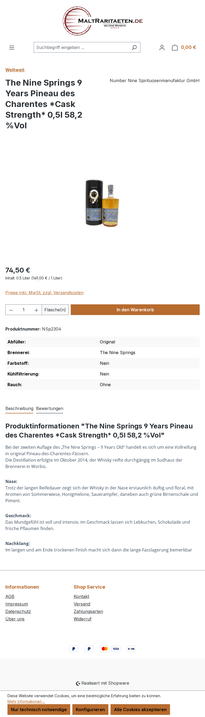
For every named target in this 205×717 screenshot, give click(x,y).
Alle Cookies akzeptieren (140, 709)
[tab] (19, 408)
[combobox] (81, 47)
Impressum (16, 604)
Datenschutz (18, 611)
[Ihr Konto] (162, 47)
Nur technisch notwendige (39, 709)
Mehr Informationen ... (26, 701)
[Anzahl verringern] (11, 309)
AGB (9, 596)
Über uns (15, 619)
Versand (82, 604)
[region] (102, 203)
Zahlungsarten (88, 611)
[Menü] (11, 47)
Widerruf (83, 619)
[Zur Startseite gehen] (102, 21)
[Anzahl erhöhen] (36, 309)
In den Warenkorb (135, 309)
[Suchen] (134, 47)
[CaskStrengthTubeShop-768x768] (102, 203)
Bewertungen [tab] (49, 408)
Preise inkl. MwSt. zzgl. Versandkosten (44, 292)
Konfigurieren (90, 709)
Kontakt (81, 596)
